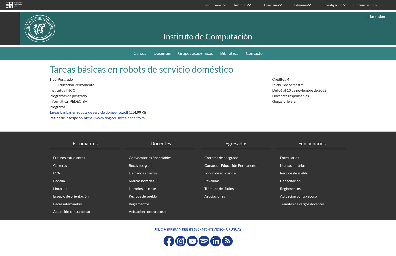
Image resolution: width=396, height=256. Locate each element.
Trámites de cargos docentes (302, 204)
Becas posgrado (141, 165)
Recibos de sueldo (143, 196)
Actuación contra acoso (71, 211)
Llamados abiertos (143, 173)
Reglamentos (139, 204)
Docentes (162, 53)
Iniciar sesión (374, 16)
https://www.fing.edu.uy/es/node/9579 (114, 118)
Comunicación (363, 5)
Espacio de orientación (71, 196)
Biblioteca (229, 53)
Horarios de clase (142, 188)
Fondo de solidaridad (220, 173)
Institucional (213, 5)
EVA (56, 173)
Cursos (140, 53)
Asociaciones (214, 196)
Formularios (289, 157)
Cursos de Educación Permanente (230, 165)
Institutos (241, 5)
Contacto (254, 53)
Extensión (301, 5)
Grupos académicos (195, 53)
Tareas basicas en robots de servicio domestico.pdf (89, 112)
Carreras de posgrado (221, 157)
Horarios (60, 188)
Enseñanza (271, 5)
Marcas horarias (141, 181)
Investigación (333, 5)
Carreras (60, 165)
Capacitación (290, 181)
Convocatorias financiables (150, 157)
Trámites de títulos (219, 188)
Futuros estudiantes (69, 157)
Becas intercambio (67, 204)
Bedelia (59, 181)
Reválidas (212, 181)
